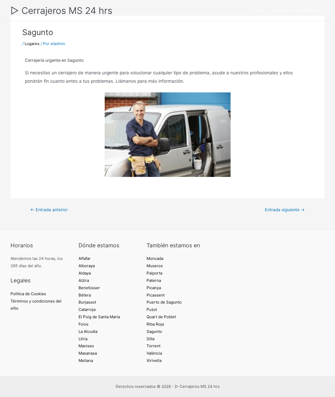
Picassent (156, 295)
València (154, 353)
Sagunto (154, 331)
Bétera (85, 295)
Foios (83, 324)
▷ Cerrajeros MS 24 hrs (61, 10)
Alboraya (87, 265)
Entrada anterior (49, 210)
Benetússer (89, 287)
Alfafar (85, 258)
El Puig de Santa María (99, 316)
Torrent (153, 345)
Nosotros (281, 10)
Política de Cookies (28, 293)
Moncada (155, 258)
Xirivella (154, 360)
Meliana (86, 360)
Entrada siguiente (285, 210)
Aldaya (85, 273)
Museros (155, 265)
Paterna (154, 280)
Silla (150, 338)
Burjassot (87, 302)
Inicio (260, 10)
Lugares (32, 43)
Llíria (83, 338)
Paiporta (154, 273)
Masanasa (88, 353)
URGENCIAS (309, 10)
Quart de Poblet (161, 316)
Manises (86, 345)
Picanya (154, 287)
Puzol (152, 309)
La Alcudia (88, 331)
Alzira (84, 280)
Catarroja (87, 309)
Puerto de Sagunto (164, 302)
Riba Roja (155, 324)
